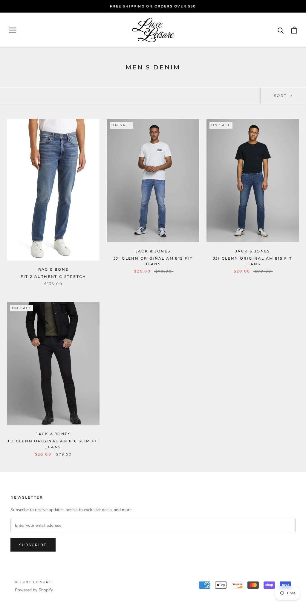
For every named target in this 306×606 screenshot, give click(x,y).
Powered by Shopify (34, 590)
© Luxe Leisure (33, 582)
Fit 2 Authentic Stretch (53, 276)
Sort (281, 95)
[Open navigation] (12, 30)
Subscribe (33, 545)
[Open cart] (294, 30)
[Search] (281, 30)
